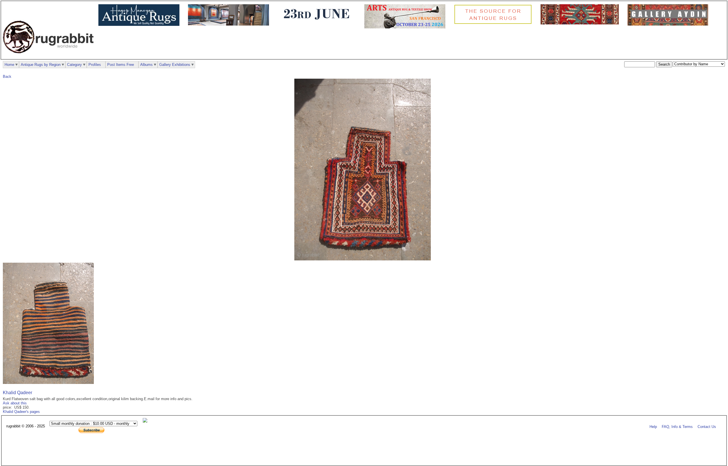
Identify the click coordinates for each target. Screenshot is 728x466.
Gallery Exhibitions (174, 64)
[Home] (49, 56)
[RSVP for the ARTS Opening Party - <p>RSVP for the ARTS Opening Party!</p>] (146, 421)
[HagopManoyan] (140, 24)
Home (9, 64)
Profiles (94, 64)
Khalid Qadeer (17, 392)
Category (74, 64)
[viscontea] (318, 23)
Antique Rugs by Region (41, 64)
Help (653, 426)
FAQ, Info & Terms (677, 426)
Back (7, 76)
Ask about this (15, 403)
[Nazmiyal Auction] (581, 23)
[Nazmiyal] (494, 23)
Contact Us (707, 426)
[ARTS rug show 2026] (406, 27)
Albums (146, 64)
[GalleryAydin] (230, 24)
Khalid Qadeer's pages (21, 411)
